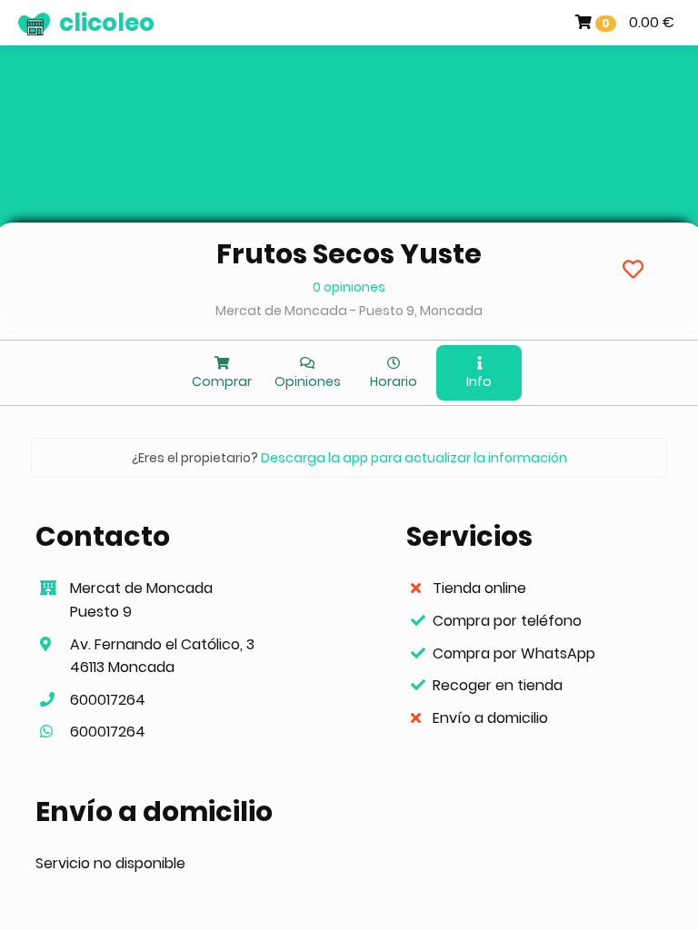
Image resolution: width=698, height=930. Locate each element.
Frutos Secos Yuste (349, 253)
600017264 (107, 699)
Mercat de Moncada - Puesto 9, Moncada (349, 311)
